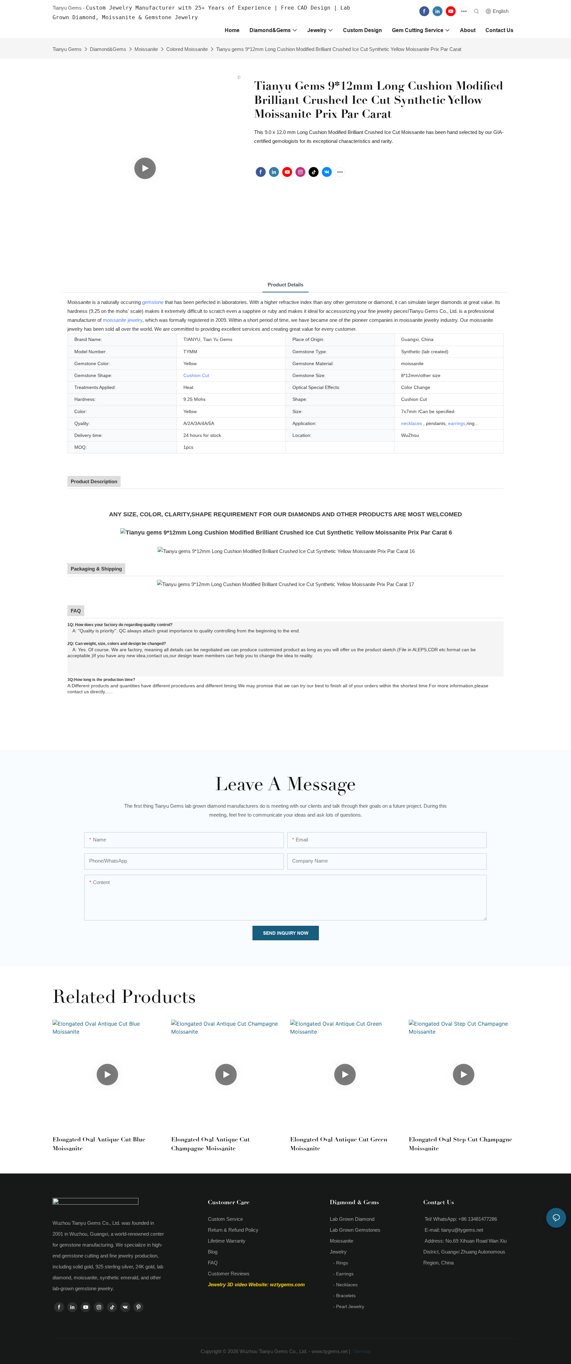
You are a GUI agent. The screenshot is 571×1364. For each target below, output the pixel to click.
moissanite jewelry (122, 320)
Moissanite (146, 49)
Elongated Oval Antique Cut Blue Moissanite (99, 1143)
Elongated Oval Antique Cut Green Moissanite (338, 1143)
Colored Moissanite (187, 49)
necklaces (411, 423)
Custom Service (225, 1219)
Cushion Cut (196, 375)
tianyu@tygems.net (462, 1230)
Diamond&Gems (108, 49)
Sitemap (361, 1351)
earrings (456, 423)
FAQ (213, 1262)
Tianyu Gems (67, 49)
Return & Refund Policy (233, 1230)
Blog (212, 1252)
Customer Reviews (228, 1273)
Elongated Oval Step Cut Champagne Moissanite (460, 1143)
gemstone (153, 302)
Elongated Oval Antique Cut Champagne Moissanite (210, 1143)
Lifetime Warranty (227, 1241)
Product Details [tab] (285, 284)
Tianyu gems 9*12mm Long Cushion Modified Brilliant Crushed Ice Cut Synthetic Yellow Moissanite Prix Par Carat (338, 49)
